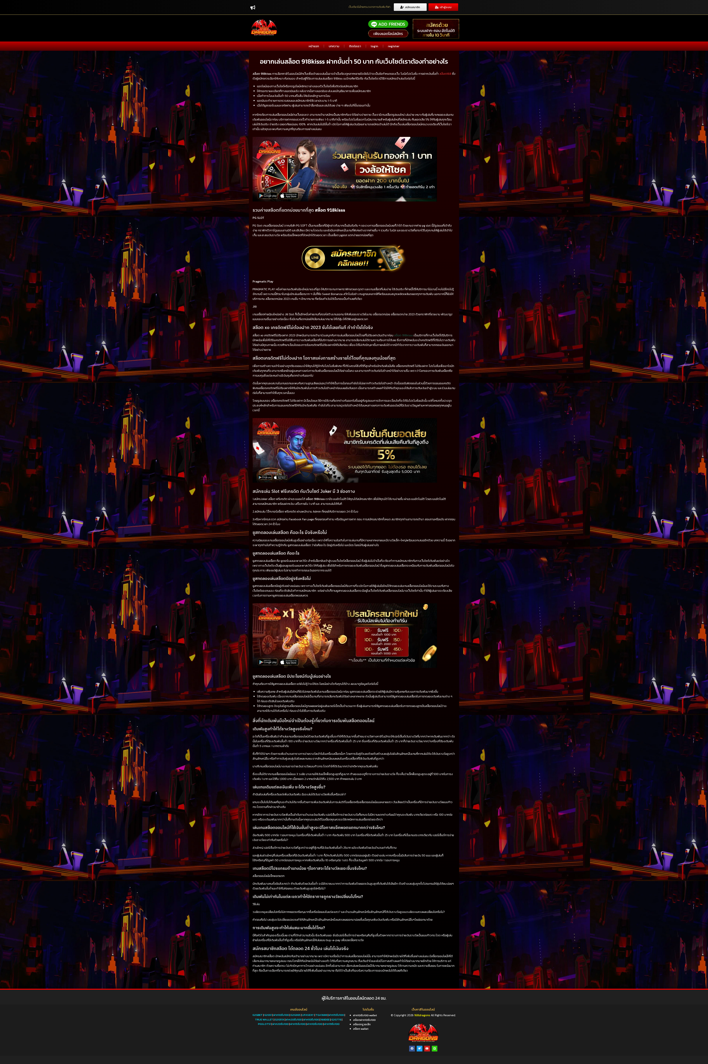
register (393, 46)
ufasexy (308, 1015)
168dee (325, 1019)
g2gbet (257, 1015)
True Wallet (264, 1019)
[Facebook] (412, 1048)
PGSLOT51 (264, 1024)
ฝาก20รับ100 (294, 1019)
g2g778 (336, 1019)
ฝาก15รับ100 (336, 1015)
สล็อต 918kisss (403, 335)
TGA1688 (321, 1015)
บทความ (334, 46)
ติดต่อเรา (355, 46)
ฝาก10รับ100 (281, 1015)
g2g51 (268, 1015)
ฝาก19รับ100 (331, 1024)
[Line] (435, 1048)
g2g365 (295, 1015)
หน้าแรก (314, 46)
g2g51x (279, 1019)
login (374, 46)
